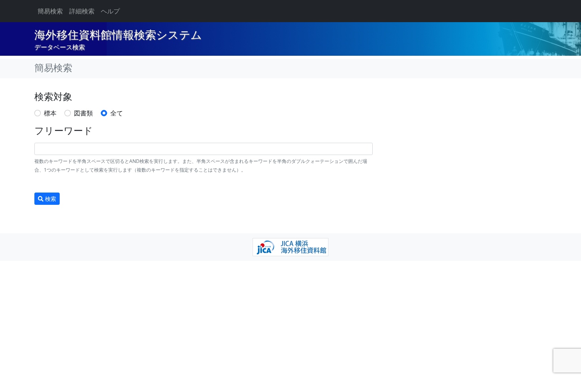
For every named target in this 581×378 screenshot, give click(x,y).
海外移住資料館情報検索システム (118, 35)
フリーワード (63, 130)
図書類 (83, 113)
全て (116, 113)
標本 (50, 113)
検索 (49, 198)
